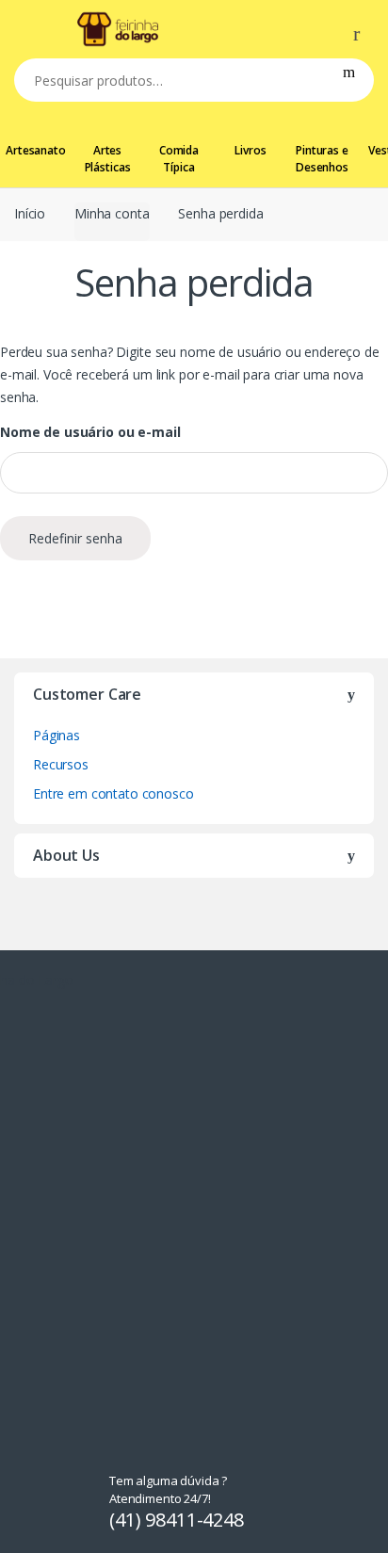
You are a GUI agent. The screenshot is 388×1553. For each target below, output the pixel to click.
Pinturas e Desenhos (322, 158)
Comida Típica (179, 158)
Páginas (56, 735)
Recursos (61, 764)
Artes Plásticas (108, 158)
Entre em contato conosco (113, 793)
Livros (250, 150)
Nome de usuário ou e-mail (90, 432)
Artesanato (36, 150)
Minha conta (111, 213)
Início (29, 213)
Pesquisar (349, 80)
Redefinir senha (75, 538)
